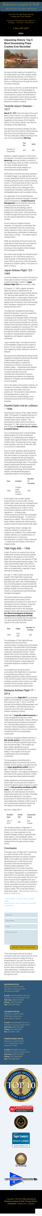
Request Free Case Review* (24, 947)
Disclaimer (12, 1204)
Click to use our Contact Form (18, 998)
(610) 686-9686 (16, 1056)
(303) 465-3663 (16, 1029)
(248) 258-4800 (16, 1002)
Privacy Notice (31, 1201)
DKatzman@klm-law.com (20, 995)
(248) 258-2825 (14, 1004)
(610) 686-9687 (14, 1059)
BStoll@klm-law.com (18, 1050)
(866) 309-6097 (18, 1000)
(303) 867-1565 (14, 1032)
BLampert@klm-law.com (19, 1022)
